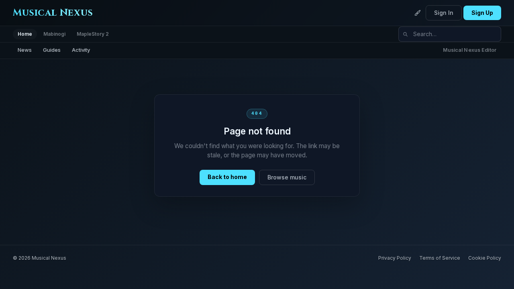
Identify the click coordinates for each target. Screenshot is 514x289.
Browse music (286, 177)
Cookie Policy (484, 258)
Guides (52, 50)
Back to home (227, 176)
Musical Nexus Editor (470, 50)
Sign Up (482, 12)
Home (25, 34)
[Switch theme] (417, 12)
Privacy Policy (394, 258)
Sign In (443, 12)
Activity (81, 50)
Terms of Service (439, 258)
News (25, 50)
